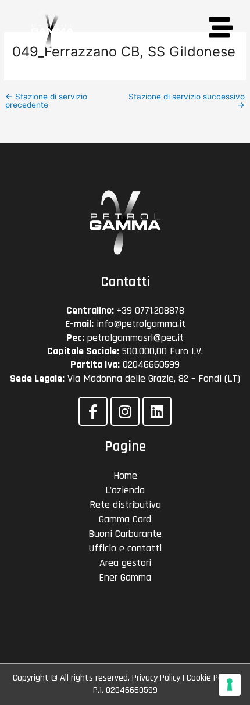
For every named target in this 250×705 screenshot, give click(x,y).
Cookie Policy (210, 678)
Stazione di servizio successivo (186, 101)
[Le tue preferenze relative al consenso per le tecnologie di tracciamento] (230, 685)
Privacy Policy (156, 678)
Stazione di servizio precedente (46, 101)
